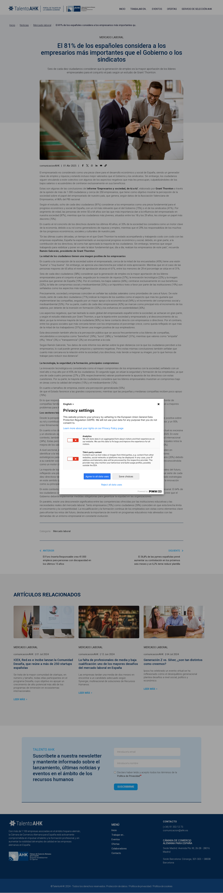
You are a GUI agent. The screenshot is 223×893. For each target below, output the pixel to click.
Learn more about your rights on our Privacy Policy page (93, 428)
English (67, 404)
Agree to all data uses (97, 476)
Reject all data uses (111, 484)
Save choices (126, 476)
